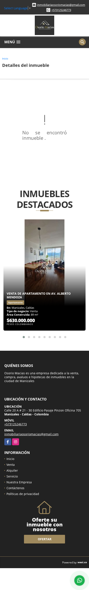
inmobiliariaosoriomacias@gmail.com (61, 5)
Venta (10, 465)
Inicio (5, 58)
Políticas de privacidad (22, 494)
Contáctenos (15, 488)
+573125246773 (61, 10)
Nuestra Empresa (19, 482)
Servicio (12, 476)
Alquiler (12, 470)
